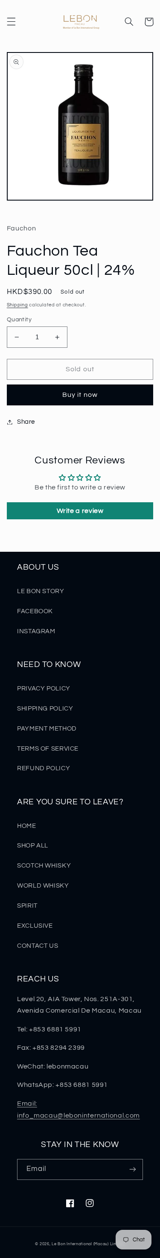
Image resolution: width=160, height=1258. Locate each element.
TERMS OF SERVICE (48, 748)
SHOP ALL (32, 845)
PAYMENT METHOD (47, 728)
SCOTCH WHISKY (44, 865)
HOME (26, 826)
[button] (11, 22)
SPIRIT (27, 906)
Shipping (17, 305)
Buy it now (80, 394)
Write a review (80, 510)
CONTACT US (37, 946)
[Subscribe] (133, 1169)
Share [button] (26, 422)
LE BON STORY (40, 591)
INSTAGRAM (36, 631)
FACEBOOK (35, 611)
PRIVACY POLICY (43, 688)
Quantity (19, 320)
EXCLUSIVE (35, 926)
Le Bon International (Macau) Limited (88, 1244)
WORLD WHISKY (43, 885)
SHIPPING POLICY (45, 708)
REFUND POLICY (43, 768)
